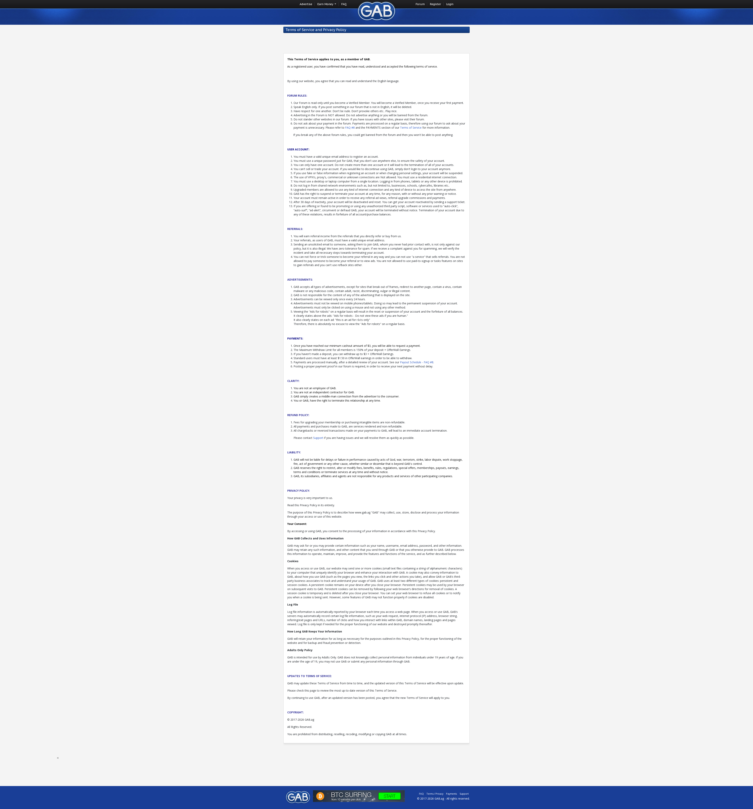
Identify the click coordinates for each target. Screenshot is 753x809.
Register (435, 4)
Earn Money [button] (325, 4)
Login (449, 4)
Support (318, 438)
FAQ (344, 4)
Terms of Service (411, 127)
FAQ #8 (350, 127)
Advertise (306, 4)
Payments (451, 793)
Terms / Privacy (435, 793)
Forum (420, 4)
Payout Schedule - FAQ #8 (416, 362)
